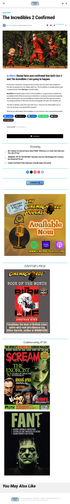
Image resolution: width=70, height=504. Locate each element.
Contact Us (43, 498)
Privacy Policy (36, 498)
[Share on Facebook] (47, 25)
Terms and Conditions (26, 498)
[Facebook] (27, 172)
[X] (31, 172)
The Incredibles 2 (21, 127)
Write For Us (56, 498)
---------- (27, 410)
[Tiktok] (42, 172)
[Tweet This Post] (50, 25)
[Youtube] (35, 172)
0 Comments (60, 24)
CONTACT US (35, 182)
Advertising (49, 498)
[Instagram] (39, 172)
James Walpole (13, 25)
